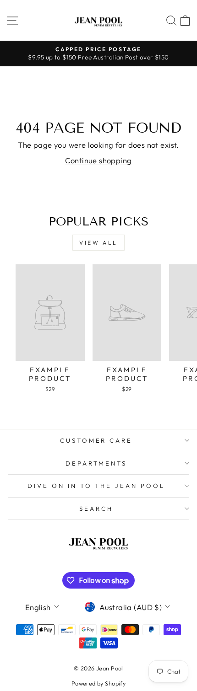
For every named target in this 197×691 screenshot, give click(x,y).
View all (98, 242)
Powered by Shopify (98, 683)
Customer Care (96, 440)
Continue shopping (98, 160)
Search (96, 508)
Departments (96, 463)
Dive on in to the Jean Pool (96, 485)
